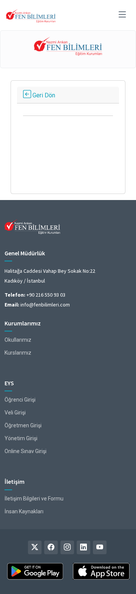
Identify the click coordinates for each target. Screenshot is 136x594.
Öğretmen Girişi (23, 425)
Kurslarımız (18, 352)
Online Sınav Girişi (25, 451)
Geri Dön (43, 95)
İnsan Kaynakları (24, 511)
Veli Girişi (15, 412)
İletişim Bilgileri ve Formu (34, 498)
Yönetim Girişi (21, 438)
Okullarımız (18, 339)
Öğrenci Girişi (20, 399)
